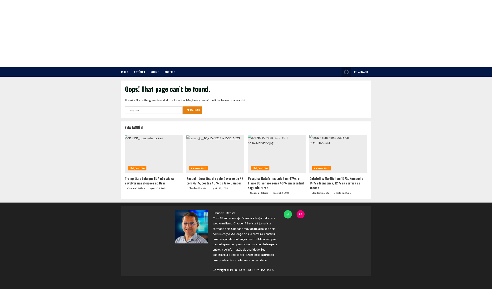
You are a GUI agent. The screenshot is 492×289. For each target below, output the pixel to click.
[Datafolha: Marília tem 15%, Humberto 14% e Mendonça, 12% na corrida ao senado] (338, 154)
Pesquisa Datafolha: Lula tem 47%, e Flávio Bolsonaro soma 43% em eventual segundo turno (276, 183)
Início (124, 72)
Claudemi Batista (136, 188)
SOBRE (155, 72)
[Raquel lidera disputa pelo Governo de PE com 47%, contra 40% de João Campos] (215, 154)
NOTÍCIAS (139, 72)
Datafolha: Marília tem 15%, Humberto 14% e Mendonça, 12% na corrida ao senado (336, 183)
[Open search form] (338, 72)
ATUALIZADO (361, 72)
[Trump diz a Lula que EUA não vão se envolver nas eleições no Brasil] (154, 154)
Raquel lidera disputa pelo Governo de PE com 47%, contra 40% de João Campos (214, 180)
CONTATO (170, 72)
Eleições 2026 (137, 168)
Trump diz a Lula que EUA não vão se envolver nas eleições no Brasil (149, 180)
